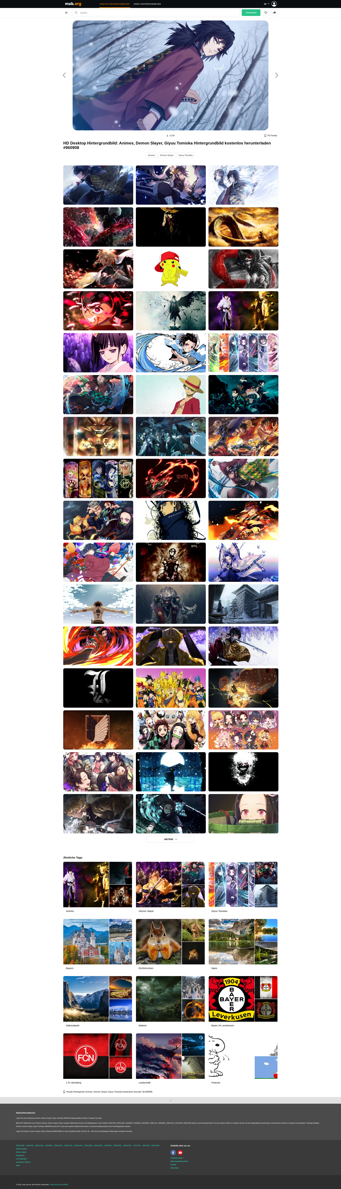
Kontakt (173, 1165)
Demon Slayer (167, 155)
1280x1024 (68, 1145)
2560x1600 (155, 1145)
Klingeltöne (20, 1155)
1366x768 (29, 1145)
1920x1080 (20, 1145)
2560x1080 (88, 1145)
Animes (151, 155)
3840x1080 (98, 1145)
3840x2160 (39, 1145)
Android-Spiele (21, 1149)
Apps (18, 1165)
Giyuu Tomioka (185, 155)
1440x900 (107, 1145)
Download (251, 12)
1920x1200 (127, 1145)
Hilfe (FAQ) (174, 1168)
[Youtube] (181, 1155)
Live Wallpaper (21, 1159)
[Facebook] (173, 1155)
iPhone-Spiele (21, 1152)
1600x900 (48, 1145)
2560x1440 (58, 1145)
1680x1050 (117, 1145)
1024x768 (136, 1145)
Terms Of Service (56, 1185)
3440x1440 (78, 1145)
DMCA (65, 1185)
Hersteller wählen (176, 1158)
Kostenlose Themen (23, 1162)
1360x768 (145, 1145)
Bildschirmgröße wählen (179, 1161)
